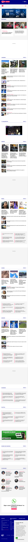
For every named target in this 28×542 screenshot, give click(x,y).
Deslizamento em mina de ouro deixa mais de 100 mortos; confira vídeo (5, 282)
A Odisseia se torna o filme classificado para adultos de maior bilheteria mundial (8, 459)
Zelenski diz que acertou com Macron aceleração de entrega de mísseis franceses (20, 311)
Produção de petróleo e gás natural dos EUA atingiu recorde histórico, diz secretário (20, 401)
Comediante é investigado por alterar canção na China (19, 304)
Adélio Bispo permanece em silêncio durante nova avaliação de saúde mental (4, 212)
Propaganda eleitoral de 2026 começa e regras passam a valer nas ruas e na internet (22, 212)
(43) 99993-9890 (6, 529)
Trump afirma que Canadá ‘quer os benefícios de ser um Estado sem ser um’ (8, 397)
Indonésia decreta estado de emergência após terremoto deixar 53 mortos (22, 282)
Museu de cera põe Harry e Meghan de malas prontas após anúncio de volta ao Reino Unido (20, 452)
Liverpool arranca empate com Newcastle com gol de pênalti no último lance (8, 358)
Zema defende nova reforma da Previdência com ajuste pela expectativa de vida (20, 421)
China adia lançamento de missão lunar (8, 234)
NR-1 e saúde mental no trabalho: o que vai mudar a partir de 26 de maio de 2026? (9, 474)
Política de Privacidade (13, 526)
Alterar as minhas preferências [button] (20, 539)
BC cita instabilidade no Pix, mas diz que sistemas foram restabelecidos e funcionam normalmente (20, 394)
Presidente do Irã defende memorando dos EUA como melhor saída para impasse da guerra (8, 304)
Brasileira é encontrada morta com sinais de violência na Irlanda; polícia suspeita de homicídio (8, 241)
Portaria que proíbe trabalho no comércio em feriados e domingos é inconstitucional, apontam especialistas (20, 474)
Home (11, 521)
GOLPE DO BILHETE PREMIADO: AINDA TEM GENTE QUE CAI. (7, 33)
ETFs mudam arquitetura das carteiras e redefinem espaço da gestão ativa (20, 397)
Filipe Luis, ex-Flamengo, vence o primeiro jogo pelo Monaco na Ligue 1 (20, 354)
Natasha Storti (8, 471)
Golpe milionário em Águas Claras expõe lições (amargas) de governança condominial (6, 482)
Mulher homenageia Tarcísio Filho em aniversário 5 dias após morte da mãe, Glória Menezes (8, 455)
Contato (11, 523)
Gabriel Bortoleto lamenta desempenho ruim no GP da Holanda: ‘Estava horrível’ (19, 358)
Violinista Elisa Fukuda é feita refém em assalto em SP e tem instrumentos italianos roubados (20, 241)
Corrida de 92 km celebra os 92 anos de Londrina (14, 346)
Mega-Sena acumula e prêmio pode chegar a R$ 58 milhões (16, 216)
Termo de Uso (12, 527)
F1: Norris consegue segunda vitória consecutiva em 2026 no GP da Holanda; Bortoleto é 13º (20, 361)
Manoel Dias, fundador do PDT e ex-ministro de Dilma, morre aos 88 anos (8, 421)
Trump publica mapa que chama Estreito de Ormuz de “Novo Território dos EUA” (14, 281)
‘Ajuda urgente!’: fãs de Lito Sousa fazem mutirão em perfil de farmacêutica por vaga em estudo (20, 234)
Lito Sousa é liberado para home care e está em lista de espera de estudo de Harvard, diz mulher (20, 238)
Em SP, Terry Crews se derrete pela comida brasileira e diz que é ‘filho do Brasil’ (8, 452)
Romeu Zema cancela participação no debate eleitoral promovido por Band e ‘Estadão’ (8, 417)
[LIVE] (14, 130)
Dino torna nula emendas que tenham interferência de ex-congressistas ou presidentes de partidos (7, 413)
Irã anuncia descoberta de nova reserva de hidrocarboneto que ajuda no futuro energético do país (8, 394)
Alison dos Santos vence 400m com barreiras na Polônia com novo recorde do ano (7, 361)
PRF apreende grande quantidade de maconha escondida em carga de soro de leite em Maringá (14, 155)
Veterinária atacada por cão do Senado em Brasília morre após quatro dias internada (7, 238)
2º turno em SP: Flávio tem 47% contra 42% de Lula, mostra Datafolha (19, 417)
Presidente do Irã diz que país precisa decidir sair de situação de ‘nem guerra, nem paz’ (20, 308)
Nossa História (12, 522)
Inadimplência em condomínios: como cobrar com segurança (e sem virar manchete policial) (6, 489)
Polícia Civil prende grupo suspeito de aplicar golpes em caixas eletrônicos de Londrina (14, 71)
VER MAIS (24, 57)
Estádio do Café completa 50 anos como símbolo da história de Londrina (22, 331)
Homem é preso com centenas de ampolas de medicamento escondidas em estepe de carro (4, 155)
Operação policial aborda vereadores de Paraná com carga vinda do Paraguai (19, 32)
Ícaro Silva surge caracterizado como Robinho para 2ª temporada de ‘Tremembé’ (20, 459)
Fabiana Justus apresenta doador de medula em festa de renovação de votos (20, 455)
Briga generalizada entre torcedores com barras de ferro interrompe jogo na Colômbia (8, 354)
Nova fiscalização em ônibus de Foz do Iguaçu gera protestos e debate (22, 154)
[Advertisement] (14, 49)
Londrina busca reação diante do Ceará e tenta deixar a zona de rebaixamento (13, 332)
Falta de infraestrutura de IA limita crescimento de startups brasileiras (8, 400)
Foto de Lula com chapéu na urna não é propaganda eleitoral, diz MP (20, 413)
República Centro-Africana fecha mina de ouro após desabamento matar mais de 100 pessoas (8, 311)
